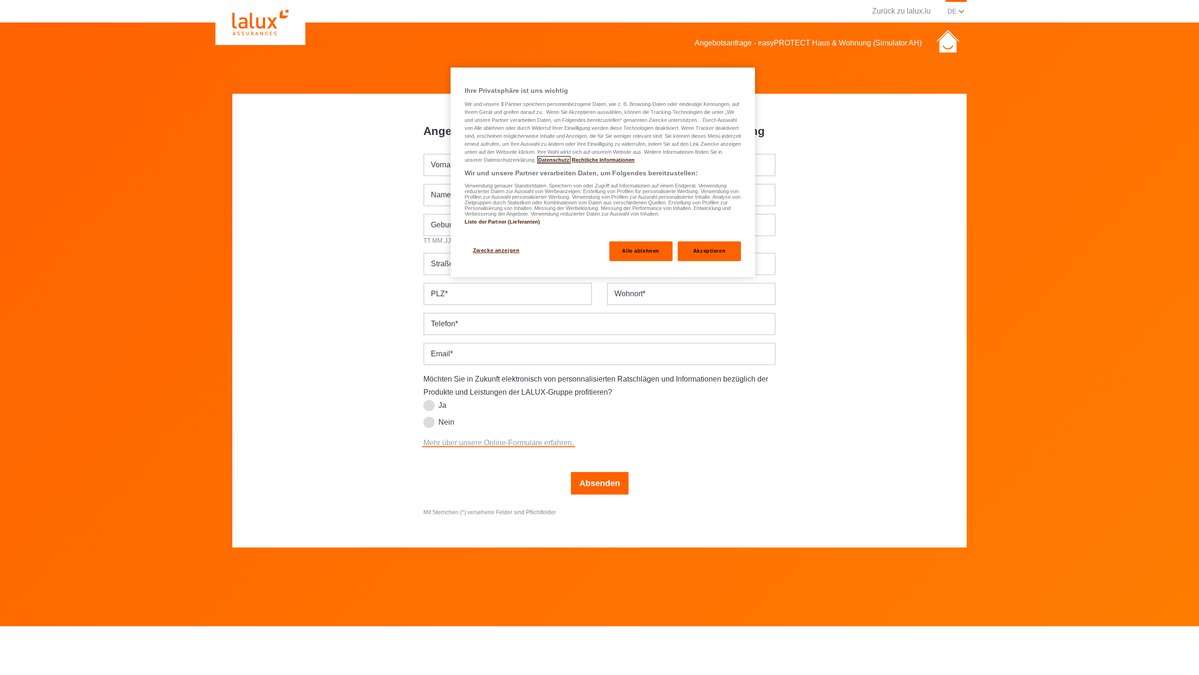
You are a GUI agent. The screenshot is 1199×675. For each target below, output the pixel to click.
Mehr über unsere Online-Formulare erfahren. (498, 443)
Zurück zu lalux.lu (901, 11)
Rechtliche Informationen (603, 160)
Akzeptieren (709, 251)
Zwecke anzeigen (496, 250)
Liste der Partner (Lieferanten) (502, 222)
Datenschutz (554, 160)
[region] (603, 172)
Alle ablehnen (640, 251)
